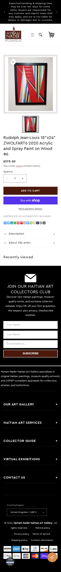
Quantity (8, 172)
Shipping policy (19, 540)
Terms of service (41, 534)
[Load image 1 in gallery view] (30, 124)
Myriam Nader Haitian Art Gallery (33, 523)
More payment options (30, 209)
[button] (32, 34)
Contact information (42, 540)
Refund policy (43, 528)
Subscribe (31, 353)
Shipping (19, 166)
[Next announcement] (56, 11)
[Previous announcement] (4, 11)
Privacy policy (21, 534)
